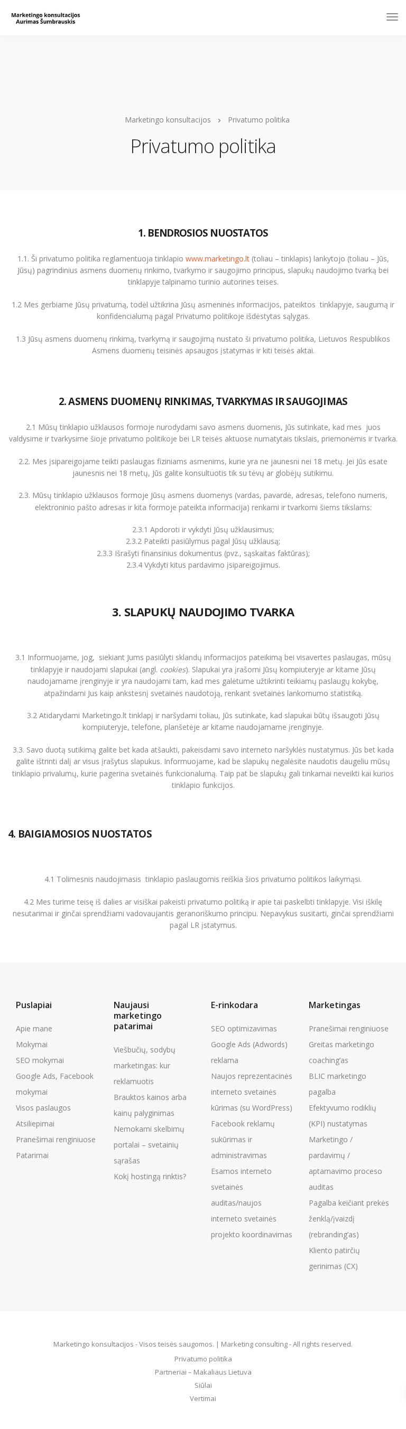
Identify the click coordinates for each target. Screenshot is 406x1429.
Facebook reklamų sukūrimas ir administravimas (243, 1139)
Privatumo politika (203, 1359)
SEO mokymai (40, 1060)
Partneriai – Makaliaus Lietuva (203, 1372)
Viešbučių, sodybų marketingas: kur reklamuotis (145, 1065)
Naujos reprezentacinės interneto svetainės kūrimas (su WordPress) (251, 1092)
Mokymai (32, 1044)
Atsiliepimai (35, 1123)
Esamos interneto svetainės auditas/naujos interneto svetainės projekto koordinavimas (251, 1202)
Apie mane (34, 1028)
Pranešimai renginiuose (56, 1139)
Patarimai (32, 1155)
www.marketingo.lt (218, 258)
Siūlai (203, 1385)
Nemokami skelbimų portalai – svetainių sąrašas (149, 1144)
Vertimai (203, 1398)
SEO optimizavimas (244, 1028)
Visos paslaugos (43, 1108)
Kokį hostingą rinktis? (150, 1176)
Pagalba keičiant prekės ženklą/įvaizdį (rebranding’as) (349, 1218)
